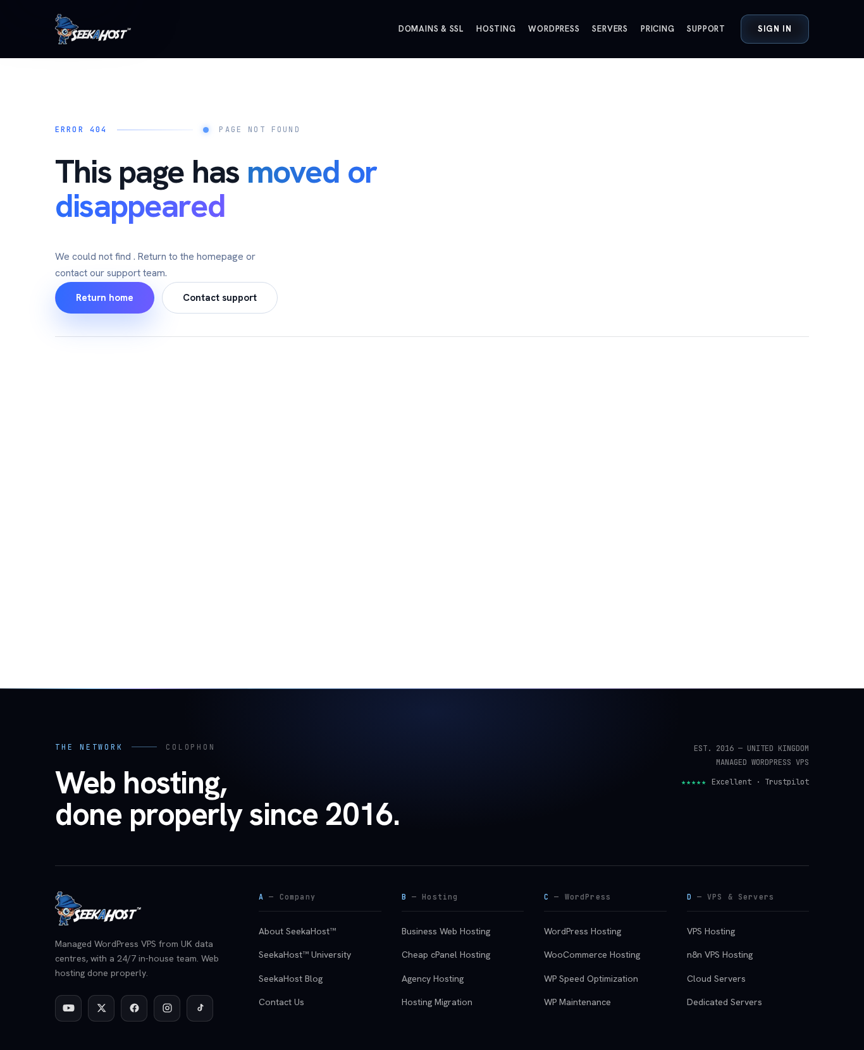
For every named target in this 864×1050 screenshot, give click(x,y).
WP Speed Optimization (591, 978)
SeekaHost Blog (291, 978)
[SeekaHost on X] (101, 1008)
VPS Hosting (711, 931)
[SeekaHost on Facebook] (134, 1008)
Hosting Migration (437, 1002)
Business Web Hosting (446, 931)
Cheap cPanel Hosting (446, 954)
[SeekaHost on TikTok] (200, 1008)
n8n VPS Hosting (720, 954)
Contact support (220, 297)
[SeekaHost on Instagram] (167, 1008)
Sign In (775, 28)
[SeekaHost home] (93, 29)
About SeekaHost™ (297, 931)
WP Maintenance (577, 1002)
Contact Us (281, 1002)
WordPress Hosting (582, 931)
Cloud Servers (716, 978)
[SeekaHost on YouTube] (68, 1008)
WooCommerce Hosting (592, 954)
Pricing (657, 28)
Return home (104, 297)
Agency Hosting (433, 978)
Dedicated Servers (724, 1002)
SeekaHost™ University (305, 954)
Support (706, 28)
